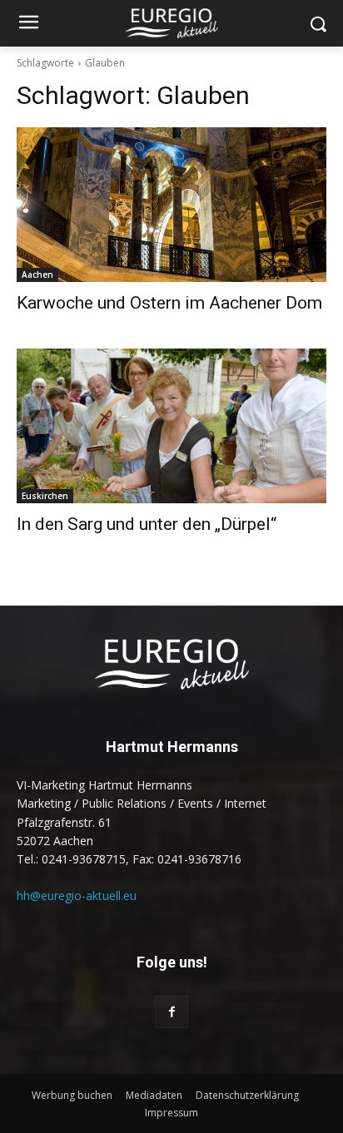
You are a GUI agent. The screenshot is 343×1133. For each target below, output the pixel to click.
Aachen (37, 274)
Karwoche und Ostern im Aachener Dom (169, 303)
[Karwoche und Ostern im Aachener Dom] (171, 204)
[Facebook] (171, 1012)
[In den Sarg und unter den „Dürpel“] (171, 426)
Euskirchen (45, 496)
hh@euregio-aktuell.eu (77, 895)
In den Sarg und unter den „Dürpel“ (146, 524)
